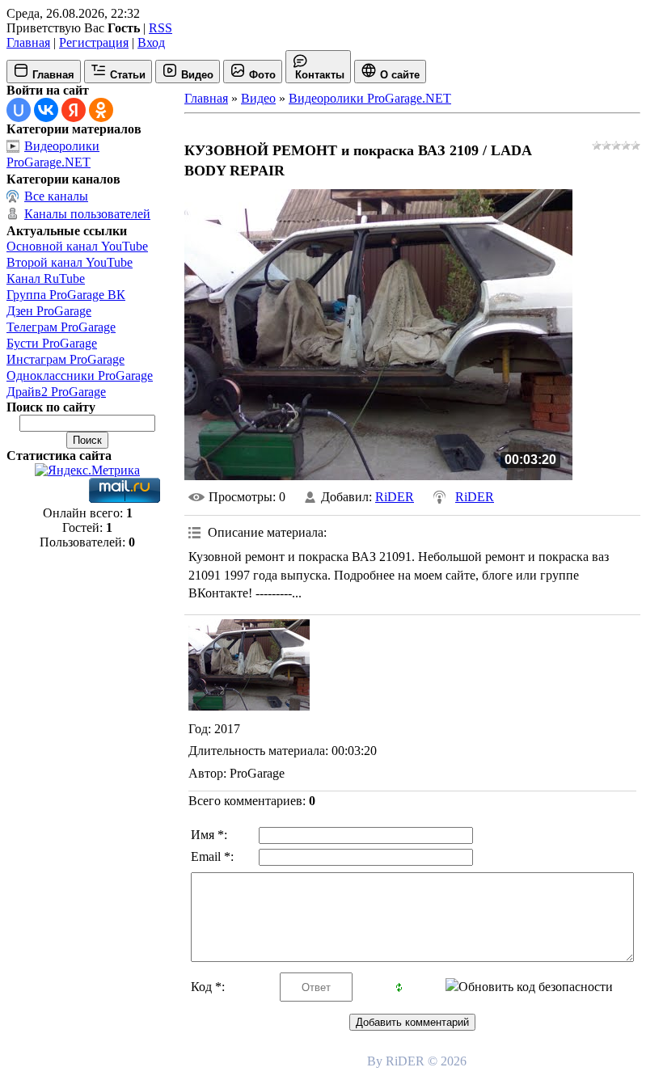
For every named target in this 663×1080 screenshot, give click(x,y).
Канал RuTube (45, 278)
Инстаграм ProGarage (65, 359)
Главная (28, 42)
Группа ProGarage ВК (65, 295)
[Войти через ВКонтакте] (46, 110)
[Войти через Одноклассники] (101, 110)
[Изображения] (249, 665)
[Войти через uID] (18, 110)
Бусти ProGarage (51, 343)
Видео (258, 98)
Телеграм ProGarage (61, 327)
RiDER (394, 497)
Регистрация (94, 42)
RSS (160, 28)
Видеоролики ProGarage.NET (370, 98)
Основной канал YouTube (77, 246)
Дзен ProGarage (48, 311)
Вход (151, 42)
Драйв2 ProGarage (56, 392)
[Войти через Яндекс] (73, 110)
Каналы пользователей (87, 214)
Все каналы (56, 196)
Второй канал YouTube (69, 262)
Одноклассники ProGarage (79, 375)
